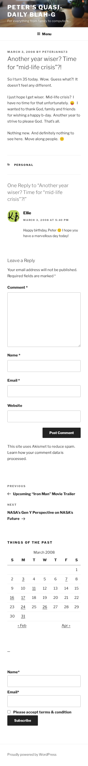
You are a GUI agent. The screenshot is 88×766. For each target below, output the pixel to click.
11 (34, 588)
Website (14, 405)
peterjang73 (55, 52)
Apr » (66, 625)
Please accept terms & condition (41, 712)
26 (45, 607)
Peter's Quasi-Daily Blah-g (35, 11)
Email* (13, 692)
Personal (24, 165)
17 (23, 597)
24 (23, 607)
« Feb (22, 625)
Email (13, 380)
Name (13, 355)
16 (12, 597)
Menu (46, 34)
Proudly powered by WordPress (31, 754)
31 (23, 616)
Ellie (27, 213)
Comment (17, 287)
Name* (13, 672)
